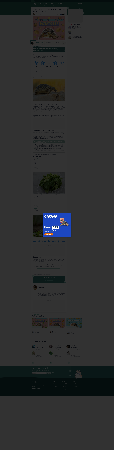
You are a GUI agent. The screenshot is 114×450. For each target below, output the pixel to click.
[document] (57, 225)
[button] (69, 214)
